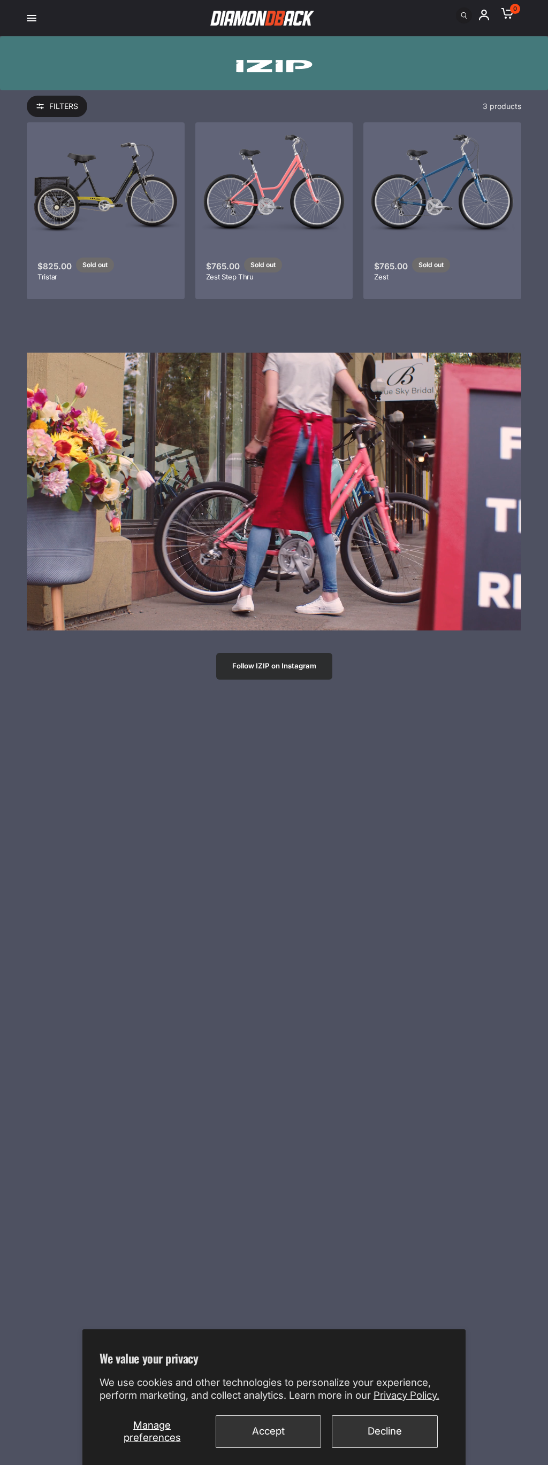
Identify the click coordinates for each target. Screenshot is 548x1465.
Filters (63, 106)
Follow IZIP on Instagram (274, 665)
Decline (385, 1431)
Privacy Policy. (406, 1395)
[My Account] (488, 15)
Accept (268, 1431)
